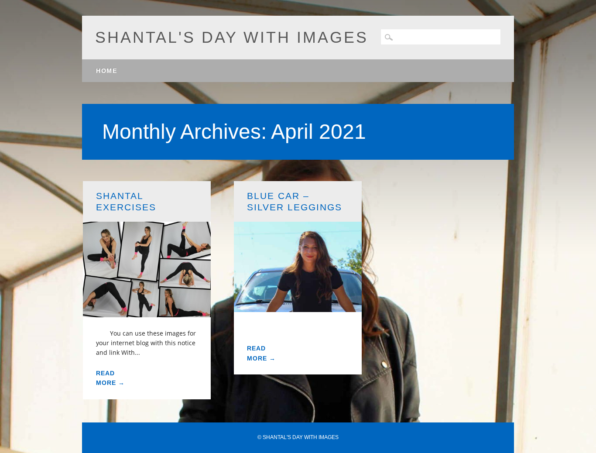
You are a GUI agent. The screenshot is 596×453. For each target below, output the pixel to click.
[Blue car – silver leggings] (298, 306)
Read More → (110, 378)
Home (106, 70)
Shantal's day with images (231, 37)
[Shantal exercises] (147, 312)
